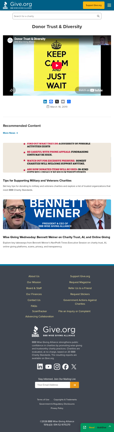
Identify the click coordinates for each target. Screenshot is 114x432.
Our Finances (34, 294)
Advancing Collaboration (39, 316)
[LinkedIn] (40, 367)
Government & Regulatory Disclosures (57, 404)
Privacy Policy (57, 408)
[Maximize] (110, 427)
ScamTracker (39, 311)
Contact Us (34, 300)
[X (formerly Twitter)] (74, 367)
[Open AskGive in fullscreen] (84, 427)
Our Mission (34, 282)
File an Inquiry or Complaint (74, 311)
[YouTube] (48, 367)
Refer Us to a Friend (80, 288)
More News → (10, 133)
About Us (33, 276)
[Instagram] (57, 367)
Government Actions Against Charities (80, 302)
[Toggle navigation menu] (109, 5)
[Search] (98, 16)
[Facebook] (65, 367)
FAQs (34, 306)
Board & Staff (34, 288)
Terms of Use (43, 399)
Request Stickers (80, 294)
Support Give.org (94, 5)
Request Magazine (80, 282)
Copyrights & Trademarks (65, 399)
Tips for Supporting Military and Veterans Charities (37, 180)
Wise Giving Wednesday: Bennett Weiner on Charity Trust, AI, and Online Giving (56, 237)
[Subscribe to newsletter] (74, 385)
